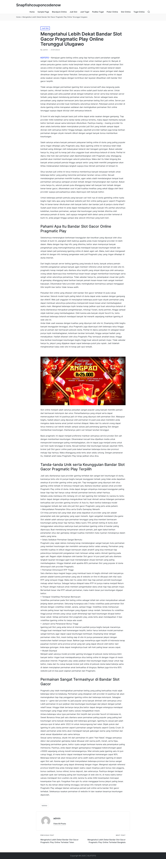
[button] (59, 823)
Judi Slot (45, 28)
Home (18, 17)
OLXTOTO (91, 856)
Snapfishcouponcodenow (38, 5)
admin (57, 818)
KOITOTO (44, 57)
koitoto (44, 805)
